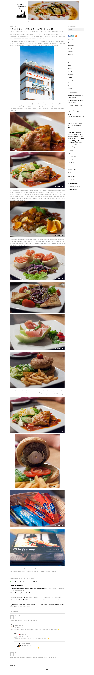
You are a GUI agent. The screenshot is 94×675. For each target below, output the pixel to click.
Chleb (76, 123)
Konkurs (70, 57)
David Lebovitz (71, 173)
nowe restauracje (78, 136)
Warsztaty (70, 80)
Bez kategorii (71, 45)
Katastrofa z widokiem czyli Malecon (31, 28)
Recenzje (21, 31)
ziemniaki (70, 146)
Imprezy (70, 48)
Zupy (73, 147)
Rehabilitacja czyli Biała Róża (18, 597)
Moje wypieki (71, 179)
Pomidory (44, 31)
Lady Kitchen (71, 162)
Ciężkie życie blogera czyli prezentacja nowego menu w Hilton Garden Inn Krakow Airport (22, 605)
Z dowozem (70, 85)
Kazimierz (73, 129)
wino (58, 31)
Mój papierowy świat (73, 183)
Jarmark (78, 127)
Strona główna (27, 22)
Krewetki (76, 132)
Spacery (70, 77)
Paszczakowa (18, 616)
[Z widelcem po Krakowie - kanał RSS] (76, 36)
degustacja (70, 125)
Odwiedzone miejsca (39, 22)
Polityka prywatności (73, 189)
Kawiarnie (70, 54)
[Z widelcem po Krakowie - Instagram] (71, 36)
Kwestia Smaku (71, 176)
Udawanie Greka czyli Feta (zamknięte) (20, 593)
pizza (77, 138)
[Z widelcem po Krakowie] (47, 18)
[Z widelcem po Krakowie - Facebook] (69, 36)
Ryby (78, 140)
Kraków (17, 31)
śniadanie (77, 146)
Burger (32, 31)
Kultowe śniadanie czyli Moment (19, 599)
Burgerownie (72, 123)
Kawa (69, 129)
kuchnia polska (75, 134)
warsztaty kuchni (78, 142)
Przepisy (70, 68)
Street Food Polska (72, 166)
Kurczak (40, 31)
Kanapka (82, 127)
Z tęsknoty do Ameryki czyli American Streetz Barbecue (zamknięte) (27, 588)
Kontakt (69, 22)
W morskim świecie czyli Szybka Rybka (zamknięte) (53, 604)
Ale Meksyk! (71, 159)
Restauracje (26, 31)
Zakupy (70, 88)
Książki (69, 63)
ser (56, 31)
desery (75, 125)
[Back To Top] (47, 669)
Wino (69, 83)
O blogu (62, 22)
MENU (11, 575)
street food (71, 142)
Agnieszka (12, 31)
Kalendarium (71, 51)
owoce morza (71, 138)
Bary (69, 42)
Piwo (75, 138)
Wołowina (61, 31)
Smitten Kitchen (72, 169)
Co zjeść (79, 123)
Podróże (70, 65)
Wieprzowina (70, 144)
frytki (34, 31)
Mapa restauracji (52, 22)
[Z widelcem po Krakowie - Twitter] (73, 36)
